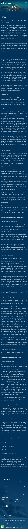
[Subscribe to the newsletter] (24, 486)
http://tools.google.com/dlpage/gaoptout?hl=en (12, 217)
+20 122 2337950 (6, 515)
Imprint (3, 502)
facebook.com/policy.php (11, 394)
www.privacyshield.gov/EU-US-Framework (11, 357)
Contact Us (17, 502)
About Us (17, 499)
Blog (16, 497)
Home (12, 10)
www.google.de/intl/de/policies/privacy (10, 349)
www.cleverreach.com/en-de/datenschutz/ (11, 265)
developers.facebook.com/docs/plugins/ (13, 373)
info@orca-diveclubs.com (8, 513)
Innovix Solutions (17, 527)
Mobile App (5, 497)
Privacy (3, 499)
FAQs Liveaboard (19, 495)
